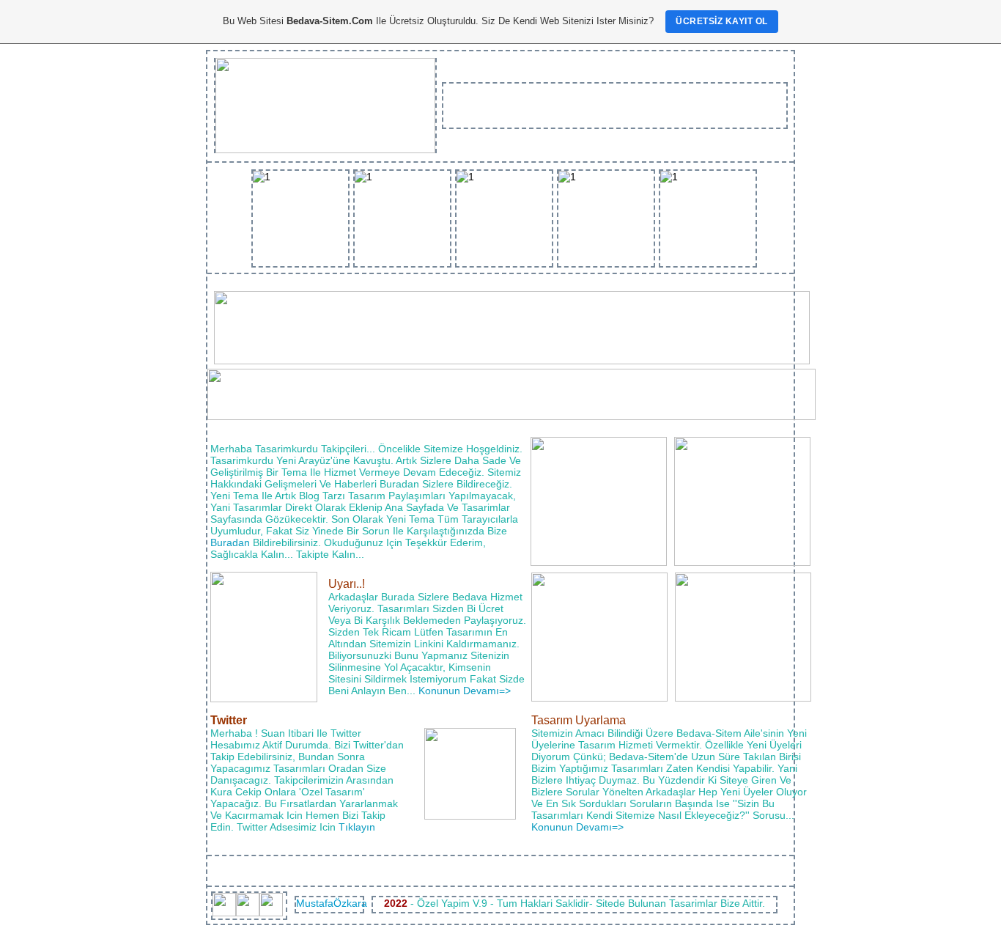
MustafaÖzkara (331, 903)
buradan (230, 542)
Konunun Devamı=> (464, 690)
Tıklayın (357, 827)
